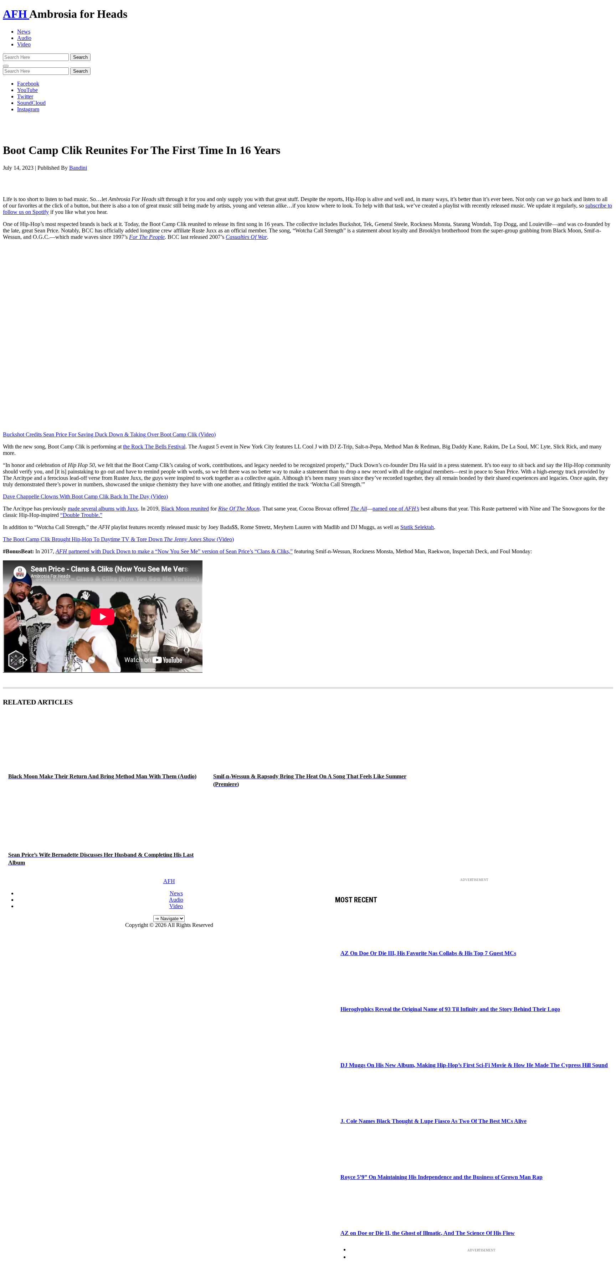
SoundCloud (31, 103)
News (23, 32)
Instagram (28, 109)
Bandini (78, 168)
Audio (24, 38)
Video (24, 44)
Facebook (28, 84)
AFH (16, 13)
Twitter (25, 96)
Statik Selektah (417, 527)
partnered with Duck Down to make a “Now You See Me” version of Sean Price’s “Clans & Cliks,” (174, 551)
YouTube (27, 90)
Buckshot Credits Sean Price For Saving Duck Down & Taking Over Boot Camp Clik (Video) (109, 434)
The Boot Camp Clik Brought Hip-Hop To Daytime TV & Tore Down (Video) (118, 539)
